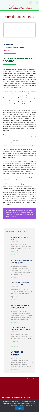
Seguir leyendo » (15, 255)
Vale (19, 408)
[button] (37, 2)
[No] (37, 405)
